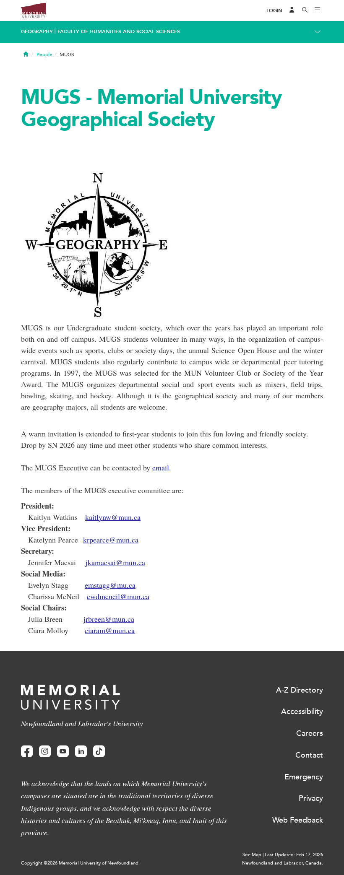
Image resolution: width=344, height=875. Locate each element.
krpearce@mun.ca (110, 540)
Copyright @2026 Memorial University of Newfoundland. (80, 863)
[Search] (305, 10)
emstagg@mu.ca (110, 585)
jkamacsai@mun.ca (115, 562)
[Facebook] (27, 751)
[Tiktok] (99, 751)
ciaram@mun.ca (110, 630)
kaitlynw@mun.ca (113, 517)
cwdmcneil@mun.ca (118, 596)
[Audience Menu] (292, 10)
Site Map (251, 854)
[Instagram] (45, 751)
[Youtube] (63, 751)
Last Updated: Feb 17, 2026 (294, 854)
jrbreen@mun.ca (108, 619)
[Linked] (81, 751)
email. (161, 467)
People (44, 54)
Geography (37, 31)
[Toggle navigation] (317, 10)
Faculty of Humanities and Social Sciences (118, 31)
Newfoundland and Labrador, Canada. (282, 863)
